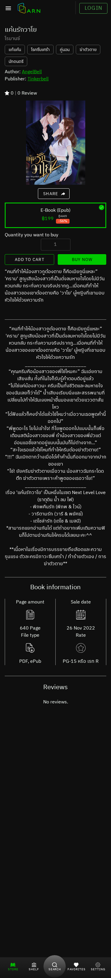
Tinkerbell (38, 79)
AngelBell (32, 72)
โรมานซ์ (12, 38)
